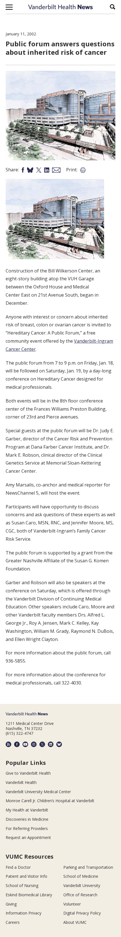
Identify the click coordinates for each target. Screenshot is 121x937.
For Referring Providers (27, 828)
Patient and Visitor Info (26, 876)
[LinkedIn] (50, 744)
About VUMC (75, 922)
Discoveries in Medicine (27, 819)
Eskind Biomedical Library (29, 894)
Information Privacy (23, 913)
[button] (9, 7)
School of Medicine (80, 876)
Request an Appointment (28, 837)
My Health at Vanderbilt (27, 810)
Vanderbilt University (81, 885)
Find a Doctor (18, 867)
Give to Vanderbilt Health (28, 773)
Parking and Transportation (88, 867)
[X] (42, 744)
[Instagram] (34, 744)
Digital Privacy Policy (82, 913)
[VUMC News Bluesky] (59, 744)
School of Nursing (22, 885)
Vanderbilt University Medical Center (38, 791)
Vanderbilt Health (21, 782)
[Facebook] (17, 744)
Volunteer (72, 904)
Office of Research (80, 894)
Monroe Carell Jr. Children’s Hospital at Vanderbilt (50, 800)
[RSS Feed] (8, 744)
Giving (11, 904)
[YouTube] (25, 744)
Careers (13, 922)
